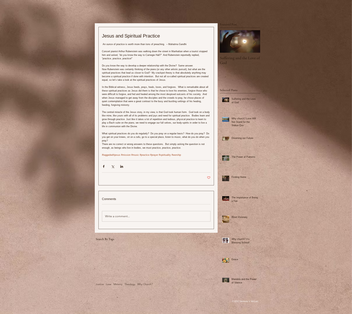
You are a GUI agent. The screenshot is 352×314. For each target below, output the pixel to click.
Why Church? (145, 284)
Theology (129, 284)
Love (108, 284)
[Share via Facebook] (103, 166)
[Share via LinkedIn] (121, 166)
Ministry (117, 284)
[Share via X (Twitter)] (112, 166)
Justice (100, 284)
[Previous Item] (225, 41)
